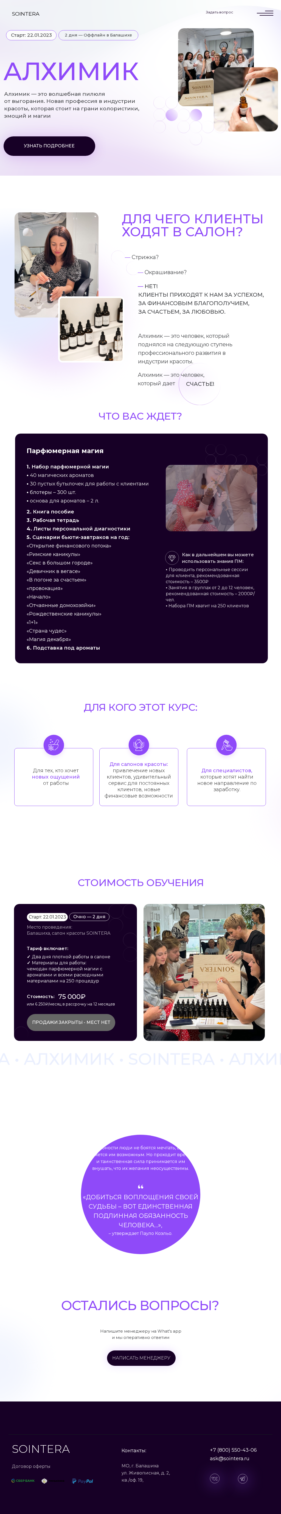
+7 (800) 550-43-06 (233, 1450)
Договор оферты (31, 1466)
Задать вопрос (219, 12)
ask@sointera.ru (229, 1459)
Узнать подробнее (49, 145)
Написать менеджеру (141, 1358)
